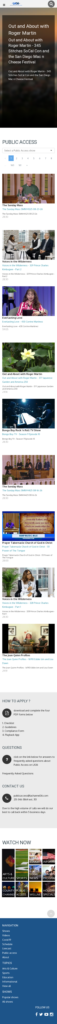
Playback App (12, 734)
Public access (9, 952)
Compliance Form (14, 730)
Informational (9, 981)
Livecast (6, 948)
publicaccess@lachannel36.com (31, 795)
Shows (6, 930)
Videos (6, 935)
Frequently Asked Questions (17, 773)
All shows (7, 1001)
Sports (6, 972)
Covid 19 (6, 939)
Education (7, 977)
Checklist (9, 723)
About (5, 957)
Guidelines (10, 727)
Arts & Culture (9, 968)
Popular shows (10, 997)
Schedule (7, 944)
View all (6, 986)
